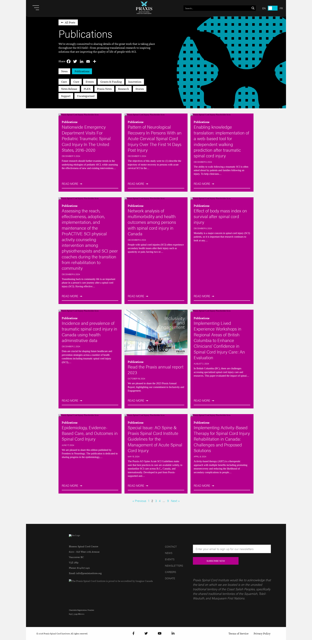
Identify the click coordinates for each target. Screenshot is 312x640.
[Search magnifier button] (253, 8)
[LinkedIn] (173, 633)
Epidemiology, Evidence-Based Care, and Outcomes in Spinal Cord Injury (90, 433)
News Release (69, 89)
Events (90, 82)
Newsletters (174, 565)
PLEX (87, 89)
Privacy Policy (262, 633)
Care (64, 82)
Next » (175, 500)
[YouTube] (160, 633)
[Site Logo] (144, 8)
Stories (140, 89)
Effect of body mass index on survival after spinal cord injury (220, 216)
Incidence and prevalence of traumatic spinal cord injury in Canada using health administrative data (89, 331)
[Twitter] (146, 633)
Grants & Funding (111, 82)
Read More (70, 184)
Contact (171, 546)
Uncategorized (85, 96)
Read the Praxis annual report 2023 (155, 369)
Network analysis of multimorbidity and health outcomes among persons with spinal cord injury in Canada (152, 222)
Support (66, 96)
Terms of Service (238, 633)
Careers (170, 572)
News (64, 71)
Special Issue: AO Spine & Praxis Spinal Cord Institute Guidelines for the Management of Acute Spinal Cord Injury (155, 438)
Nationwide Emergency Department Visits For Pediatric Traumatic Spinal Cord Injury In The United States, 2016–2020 (86, 138)
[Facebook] (133, 633)
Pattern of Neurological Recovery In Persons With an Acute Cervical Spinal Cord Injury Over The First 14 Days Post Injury (155, 138)
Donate (170, 578)
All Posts (70, 22)
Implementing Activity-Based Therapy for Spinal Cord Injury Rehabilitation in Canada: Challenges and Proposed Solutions (222, 438)
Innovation (134, 82)
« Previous (139, 500)
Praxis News (104, 89)
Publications (82, 71)
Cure (76, 82)
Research (123, 89)
